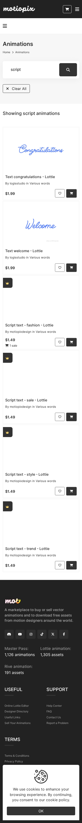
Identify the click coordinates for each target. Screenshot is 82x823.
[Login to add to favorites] (60, 193)
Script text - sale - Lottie (26, 400)
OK (41, 811)
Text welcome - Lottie (24, 251)
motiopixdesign (20, 331)
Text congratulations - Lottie (30, 176)
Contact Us (53, 717)
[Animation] (41, 150)
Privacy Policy (14, 761)
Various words (40, 183)
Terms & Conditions (17, 755)
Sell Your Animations (18, 723)
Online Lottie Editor (17, 705)
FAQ (49, 711)
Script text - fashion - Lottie (29, 325)
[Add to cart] (71, 193)
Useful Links (12, 717)
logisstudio (17, 183)
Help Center (54, 705)
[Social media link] (9, 634)
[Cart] (67, 9)
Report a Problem (57, 723)
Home (6, 52)
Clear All (18, 88)
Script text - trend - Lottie (27, 548)
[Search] (68, 69)
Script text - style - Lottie (27, 474)
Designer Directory (16, 711)
